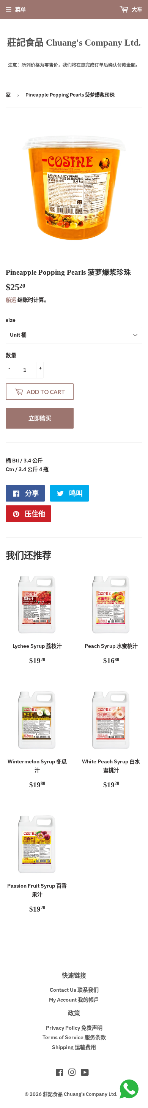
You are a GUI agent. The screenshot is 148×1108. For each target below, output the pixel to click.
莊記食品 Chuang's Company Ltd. (74, 42)
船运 (11, 299)
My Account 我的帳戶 (74, 999)
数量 (11, 355)
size (11, 320)
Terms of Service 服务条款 (74, 1037)
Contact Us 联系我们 (74, 989)
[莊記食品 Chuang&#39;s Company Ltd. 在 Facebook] (59, 1073)
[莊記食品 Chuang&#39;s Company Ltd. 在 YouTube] (85, 1073)
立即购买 (39, 418)
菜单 (20, 9)
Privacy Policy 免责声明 (74, 1027)
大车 (136, 9)
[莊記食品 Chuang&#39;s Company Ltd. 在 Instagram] (72, 1073)
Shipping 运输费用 (74, 1047)
